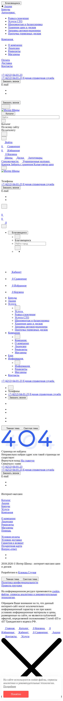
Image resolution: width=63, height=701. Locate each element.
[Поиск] (4, 206)
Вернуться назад (10, 460)
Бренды (5, 506)
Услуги (5, 509)
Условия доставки (11, 539)
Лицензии (7, 521)
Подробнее (9, 686)
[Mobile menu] (4, 168)
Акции (5, 503)
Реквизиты (7, 524)
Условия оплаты (10, 536)
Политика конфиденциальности (19, 582)
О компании (8, 518)
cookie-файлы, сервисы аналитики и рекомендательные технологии (30, 594)
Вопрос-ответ (9, 549)
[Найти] (4, 134)
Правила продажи (11, 585)
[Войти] (2, 210)
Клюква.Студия (27, 572)
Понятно (16, 694)
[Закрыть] (3, 226)
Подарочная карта (11, 546)
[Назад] (17, 236)
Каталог (6, 500)
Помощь (6, 530)
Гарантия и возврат (12, 542)
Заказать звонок (11, 81)
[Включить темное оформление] (5, 106)
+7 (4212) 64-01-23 (11, 74)
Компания (7, 512)
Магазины (7, 527)
